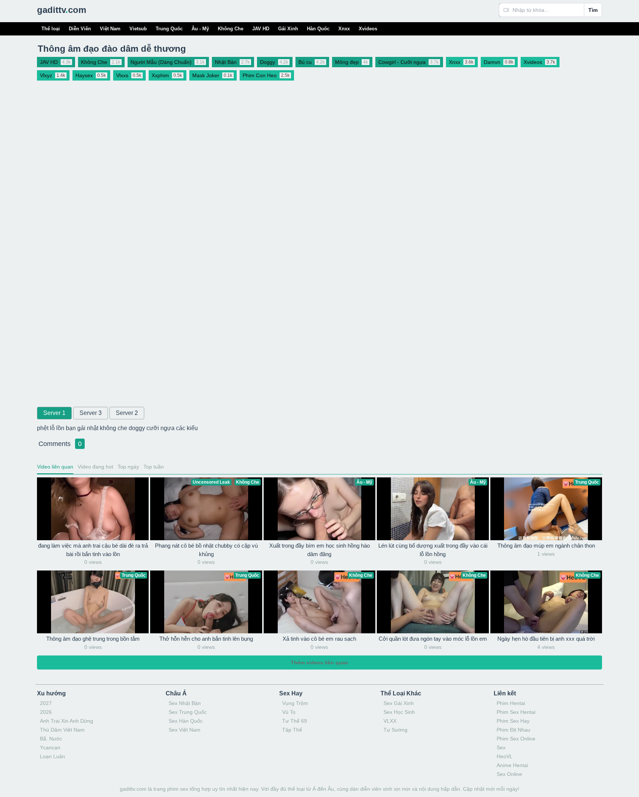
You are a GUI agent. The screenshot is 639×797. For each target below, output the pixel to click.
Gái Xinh (288, 28)
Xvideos (368, 28)
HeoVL (505, 756)
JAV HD (260, 28)
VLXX (389, 721)
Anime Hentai (512, 765)
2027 (46, 703)
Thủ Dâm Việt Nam (62, 730)
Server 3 (91, 413)
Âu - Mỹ (200, 28)
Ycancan (50, 747)
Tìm (593, 10)
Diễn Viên (80, 28)
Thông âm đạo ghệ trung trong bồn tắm (93, 639)
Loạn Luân (52, 756)
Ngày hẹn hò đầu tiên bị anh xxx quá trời (546, 639)
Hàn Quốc (318, 28)
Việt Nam (110, 28)
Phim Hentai (511, 703)
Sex (501, 747)
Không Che (230, 28)
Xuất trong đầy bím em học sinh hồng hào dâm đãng (319, 549)
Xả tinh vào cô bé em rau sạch (319, 639)
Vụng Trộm (295, 703)
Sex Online (509, 774)
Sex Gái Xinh (398, 703)
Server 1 (54, 413)
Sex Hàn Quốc (186, 721)
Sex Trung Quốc (188, 712)
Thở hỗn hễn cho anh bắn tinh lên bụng (206, 639)
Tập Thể (292, 730)
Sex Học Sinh (399, 712)
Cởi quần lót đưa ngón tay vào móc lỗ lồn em (433, 639)
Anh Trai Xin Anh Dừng (66, 721)
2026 (46, 712)
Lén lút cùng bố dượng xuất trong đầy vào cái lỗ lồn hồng (432, 549)
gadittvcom (61, 10)
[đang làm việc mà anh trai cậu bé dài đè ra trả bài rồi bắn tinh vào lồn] (93, 508)
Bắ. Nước (51, 739)
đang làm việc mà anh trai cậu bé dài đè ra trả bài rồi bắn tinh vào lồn (93, 549)
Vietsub (138, 28)
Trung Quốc (169, 28)
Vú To (288, 712)
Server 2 (127, 413)
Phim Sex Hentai (516, 712)
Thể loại (50, 28)
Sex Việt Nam (184, 730)
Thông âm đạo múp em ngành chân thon (546, 545)
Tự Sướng (395, 730)
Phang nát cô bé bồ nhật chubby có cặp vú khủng (206, 549)
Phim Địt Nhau (513, 730)
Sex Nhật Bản (185, 703)
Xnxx (344, 28)
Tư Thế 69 (294, 721)
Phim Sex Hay (513, 721)
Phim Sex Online (516, 739)
